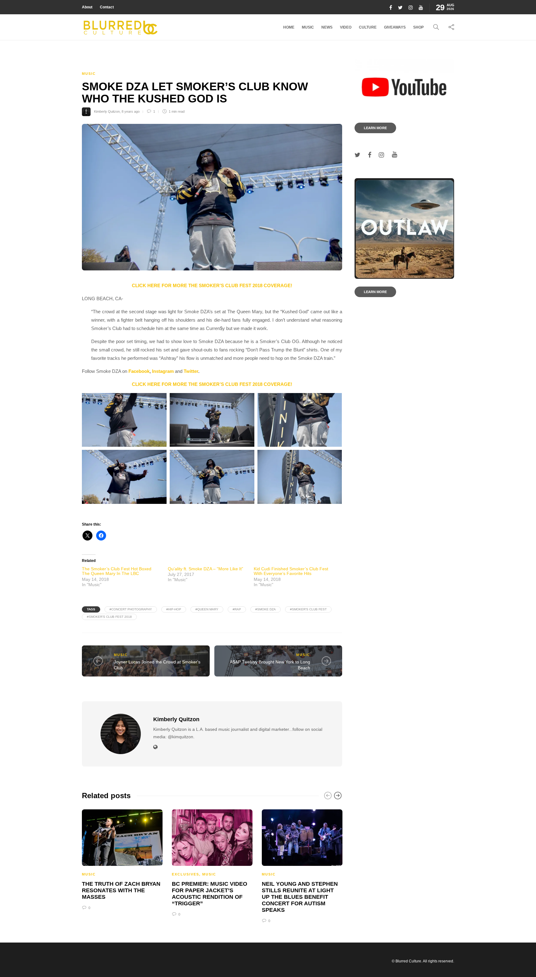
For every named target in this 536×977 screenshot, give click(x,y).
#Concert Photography (130, 609)
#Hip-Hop (173, 609)
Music (308, 27)
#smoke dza (265, 609)
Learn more (375, 128)
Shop (418, 27)
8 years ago (131, 111)
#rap (237, 609)
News (327, 27)
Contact (107, 7)
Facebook (139, 371)
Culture (368, 27)
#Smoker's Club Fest (308, 609)
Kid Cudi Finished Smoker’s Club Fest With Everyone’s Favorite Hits (291, 571)
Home (288, 27)
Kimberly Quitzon (107, 111)
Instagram (163, 371)
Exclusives (185, 874)
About (87, 7)
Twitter (191, 371)
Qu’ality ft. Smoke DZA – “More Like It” (205, 568)
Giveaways (395, 27)
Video (345, 27)
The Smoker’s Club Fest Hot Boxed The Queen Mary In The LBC (116, 571)
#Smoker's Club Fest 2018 (109, 616)
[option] (122, 859)
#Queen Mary (206, 609)
